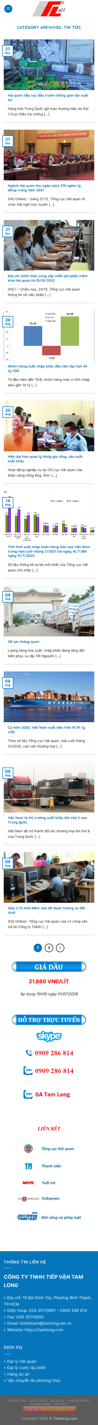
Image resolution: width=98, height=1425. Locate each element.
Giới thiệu (38, 1400)
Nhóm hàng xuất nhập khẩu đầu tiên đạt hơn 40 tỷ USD (47, 368)
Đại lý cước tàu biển (26, 1367)
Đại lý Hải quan (21, 1361)
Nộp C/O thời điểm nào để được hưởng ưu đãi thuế (46, 910)
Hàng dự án (18, 1374)
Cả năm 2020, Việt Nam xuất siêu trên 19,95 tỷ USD (46, 729)
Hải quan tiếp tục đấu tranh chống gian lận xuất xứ (48, 97)
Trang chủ (17, 1400)
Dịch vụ (57, 1400)
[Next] (60, 948)
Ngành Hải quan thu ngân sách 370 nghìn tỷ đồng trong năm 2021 (44, 187)
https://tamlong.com (44, 1329)
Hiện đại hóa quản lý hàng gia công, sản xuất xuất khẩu (45, 458)
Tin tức (61, 1404)
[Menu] (8, 9)
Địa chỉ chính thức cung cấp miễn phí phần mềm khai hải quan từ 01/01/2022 (48, 278)
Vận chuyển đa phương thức (34, 1380)
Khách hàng (79, 1400)
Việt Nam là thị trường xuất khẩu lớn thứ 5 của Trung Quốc (47, 819)
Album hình (40, 1404)
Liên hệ (32, 1410)
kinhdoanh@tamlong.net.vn (45, 1323)
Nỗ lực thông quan (23, 641)
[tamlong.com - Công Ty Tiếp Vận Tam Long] (49, 9)
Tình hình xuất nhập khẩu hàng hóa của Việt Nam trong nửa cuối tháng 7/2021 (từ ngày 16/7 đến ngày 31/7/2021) (49, 551)
